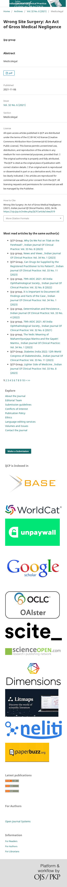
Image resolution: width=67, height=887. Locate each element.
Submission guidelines (18, 404)
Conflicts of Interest (16, 408)
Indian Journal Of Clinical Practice (27, 3)
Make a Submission (18, 451)
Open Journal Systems (18, 821)
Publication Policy (15, 413)
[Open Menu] (3, 3)
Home (6, 11)
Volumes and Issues (16, 426)
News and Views (33, 253)
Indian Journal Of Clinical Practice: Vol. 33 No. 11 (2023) (37, 270)
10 (23, 380)
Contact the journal (16, 430)
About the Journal (15, 396)
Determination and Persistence (42, 308)
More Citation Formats (17, 218)
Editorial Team (13, 400)
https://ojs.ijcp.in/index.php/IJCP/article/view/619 (29, 211)
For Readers (11, 841)
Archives (18, 11)
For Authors (11, 846)
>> (28, 380)
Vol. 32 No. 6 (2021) (37, 11)
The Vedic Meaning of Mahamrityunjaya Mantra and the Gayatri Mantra (34, 339)
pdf (10, 73)
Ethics (8, 417)
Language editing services (20, 421)
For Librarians (12, 851)
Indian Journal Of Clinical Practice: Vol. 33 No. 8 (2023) (36, 369)
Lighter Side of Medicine (38, 364)
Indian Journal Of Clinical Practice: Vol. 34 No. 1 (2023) (33, 300)
